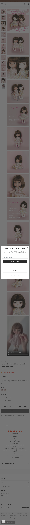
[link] (13, 270)
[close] (28, 248)
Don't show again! (16, 275)
